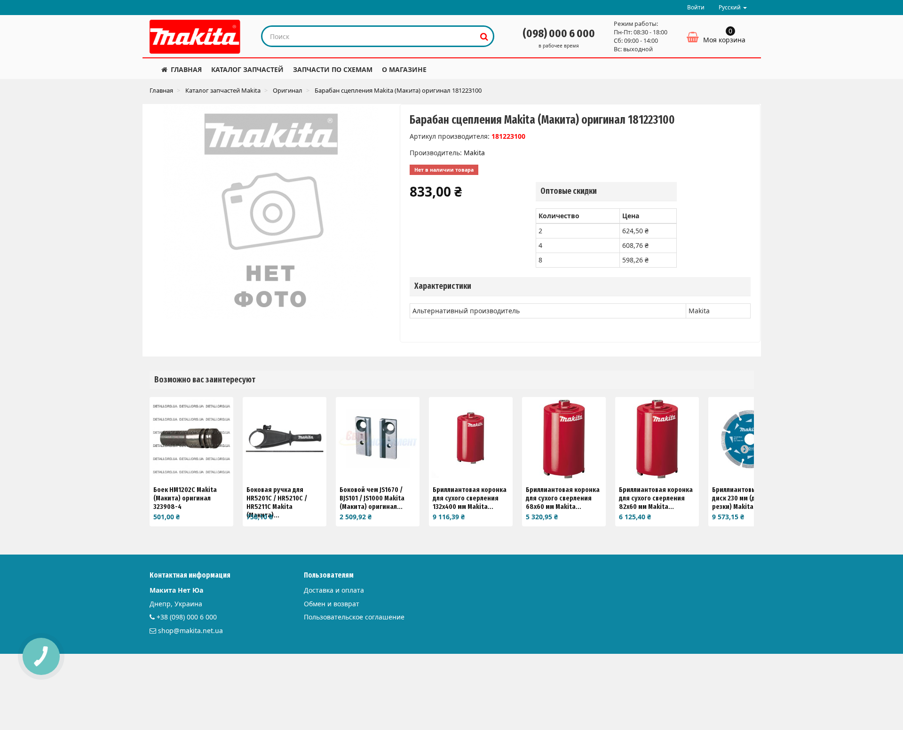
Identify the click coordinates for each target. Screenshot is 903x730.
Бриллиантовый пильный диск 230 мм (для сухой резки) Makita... (750, 498)
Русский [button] (730, 7)
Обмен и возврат (331, 603)
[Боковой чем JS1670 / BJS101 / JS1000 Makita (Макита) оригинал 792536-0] (378, 439)
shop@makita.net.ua (190, 630)
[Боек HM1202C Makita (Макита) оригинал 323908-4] (191, 439)
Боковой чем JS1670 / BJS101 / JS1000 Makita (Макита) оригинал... (372, 498)
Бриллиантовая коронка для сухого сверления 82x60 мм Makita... (656, 498)
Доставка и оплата (334, 590)
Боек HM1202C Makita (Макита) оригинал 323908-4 (185, 498)
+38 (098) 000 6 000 (187, 616)
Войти (696, 7)
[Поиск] (484, 36)
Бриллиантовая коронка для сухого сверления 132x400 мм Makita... (470, 498)
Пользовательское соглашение (354, 616)
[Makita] (195, 37)
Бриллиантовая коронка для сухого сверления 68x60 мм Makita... (563, 498)
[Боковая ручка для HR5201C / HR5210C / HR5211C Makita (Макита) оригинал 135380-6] (284, 439)
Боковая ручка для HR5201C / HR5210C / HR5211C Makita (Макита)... (276, 502)
